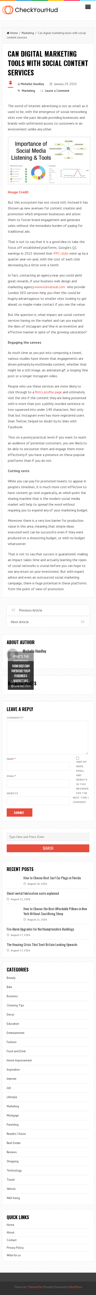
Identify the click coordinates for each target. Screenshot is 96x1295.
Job (9, 1088)
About (10, 1232)
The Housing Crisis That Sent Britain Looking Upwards (42, 944)
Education (13, 1024)
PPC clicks (61, 253)
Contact (12, 1240)
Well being (13, 1198)
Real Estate (14, 1143)
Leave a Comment (57, 91)
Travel (11, 1180)
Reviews (12, 1152)
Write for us (14, 1255)
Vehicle (11, 1189)
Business (12, 996)
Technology (14, 1170)
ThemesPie (34, 1287)
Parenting (13, 1125)
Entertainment (15, 1033)
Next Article (20, 622)
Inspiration (13, 1069)
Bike (9, 987)
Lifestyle (12, 1097)
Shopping (13, 1161)
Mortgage (13, 1115)
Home (14, 33)
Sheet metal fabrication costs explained (33, 893)
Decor (10, 1014)
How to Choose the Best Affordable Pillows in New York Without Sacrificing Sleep (55, 911)
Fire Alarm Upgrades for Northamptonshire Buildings (40, 929)
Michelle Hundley (32, 84)
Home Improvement (19, 1060)
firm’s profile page (48, 392)
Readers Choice (16, 1134)
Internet (11, 1079)
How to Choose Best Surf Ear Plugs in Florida (52, 877)
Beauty (11, 978)
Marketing (28, 33)
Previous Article (30, 610)
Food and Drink (16, 1051)
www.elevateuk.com (50, 287)
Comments (15, 717)
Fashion (12, 1042)
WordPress (75, 1287)
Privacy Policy (15, 1248)
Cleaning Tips (15, 1005)
